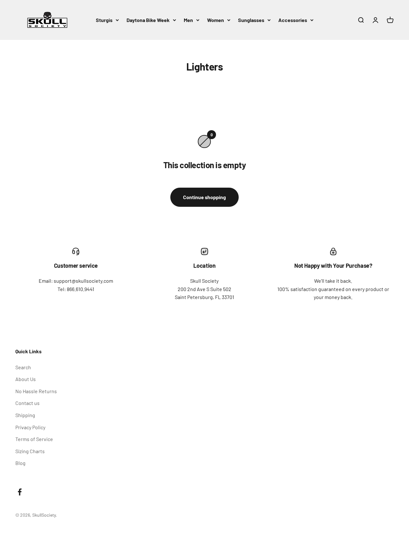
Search (23, 367)
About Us (25, 379)
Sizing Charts (30, 451)
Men (188, 20)
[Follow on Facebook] (19, 492)
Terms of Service (34, 439)
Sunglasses (251, 20)
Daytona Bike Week (148, 20)
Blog (20, 463)
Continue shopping (204, 197)
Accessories (292, 20)
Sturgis (104, 20)
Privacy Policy (30, 427)
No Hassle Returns (36, 391)
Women (215, 20)
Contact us (27, 403)
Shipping (25, 415)
